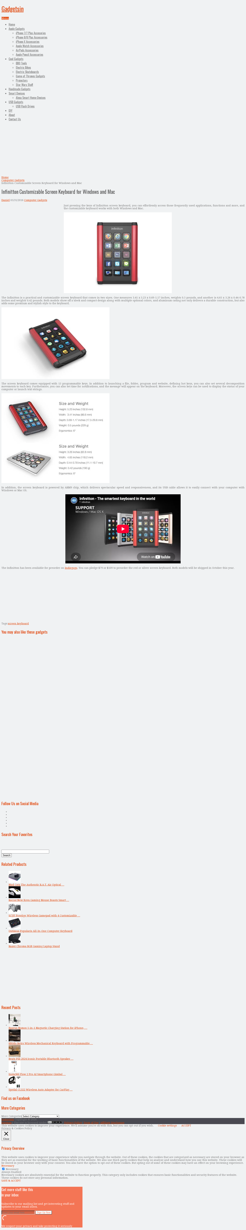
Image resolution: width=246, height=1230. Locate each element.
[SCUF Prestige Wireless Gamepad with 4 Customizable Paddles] (15, 912)
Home (12, 24)
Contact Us (15, 119)
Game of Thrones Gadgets (30, 76)
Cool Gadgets (16, 59)
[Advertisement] (123, 149)
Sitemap (6, 1122)
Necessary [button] (7, 1165)
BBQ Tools (21, 63)
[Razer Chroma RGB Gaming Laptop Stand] (15, 943)
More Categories (11, 1116)
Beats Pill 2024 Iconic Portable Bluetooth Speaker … (41, 1058)
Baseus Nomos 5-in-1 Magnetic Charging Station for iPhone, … (48, 1027)
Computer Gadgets (12, 180)
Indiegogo (71, 567)
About (12, 115)
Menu (5, 18)
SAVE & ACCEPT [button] (11, 1180)
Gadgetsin (12, 8)
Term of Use (91, 1122)
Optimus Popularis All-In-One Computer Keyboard (40, 931)
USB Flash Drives (25, 106)
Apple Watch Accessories (30, 46)
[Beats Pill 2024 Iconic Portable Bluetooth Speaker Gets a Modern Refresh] (15, 1055)
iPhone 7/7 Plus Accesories (31, 33)
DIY (10, 110)
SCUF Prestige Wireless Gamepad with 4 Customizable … (44, 915)
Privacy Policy (73, 1122)
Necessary (12, 1169)
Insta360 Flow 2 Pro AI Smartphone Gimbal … (37, 1074)
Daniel (5, 200)
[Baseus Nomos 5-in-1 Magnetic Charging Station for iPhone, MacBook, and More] (15, 1025)
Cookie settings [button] (167, 1125)
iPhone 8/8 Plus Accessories (31, 37)
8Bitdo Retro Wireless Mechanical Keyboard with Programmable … (51, 1043)
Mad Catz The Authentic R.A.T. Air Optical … (36, 884)
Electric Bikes (23, 67)
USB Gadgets (16, 102)
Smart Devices (17, 93)
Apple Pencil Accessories (29, 54)
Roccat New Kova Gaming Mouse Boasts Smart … (39, 900)
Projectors (22, 80)
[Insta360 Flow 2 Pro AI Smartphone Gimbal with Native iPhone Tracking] (15, 1071)
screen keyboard (18, 623)
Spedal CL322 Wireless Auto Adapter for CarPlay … (41, 1089)
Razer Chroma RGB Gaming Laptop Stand (34, 946)
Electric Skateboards (27, 72)
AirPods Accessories (27, 50)
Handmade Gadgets (19, 89)
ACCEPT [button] (186, 1125)
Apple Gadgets (17, 29)
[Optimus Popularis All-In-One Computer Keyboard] (15, 928)
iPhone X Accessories (27, 41)
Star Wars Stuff (24, 85)
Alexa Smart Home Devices (31, 97)
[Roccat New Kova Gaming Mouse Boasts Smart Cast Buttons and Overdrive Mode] (15, 897)
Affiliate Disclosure (112, 1122)
